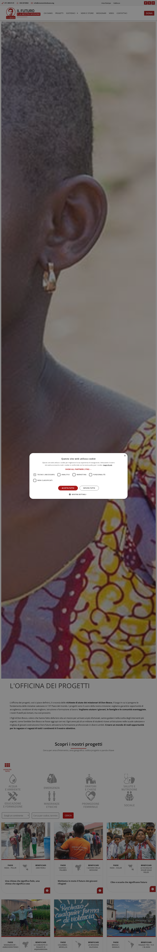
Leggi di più (107, 465)
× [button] (125, 456)
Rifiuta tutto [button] (89, 488)
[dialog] (78, 476)
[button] (78, 469)
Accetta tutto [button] (68, 488)
